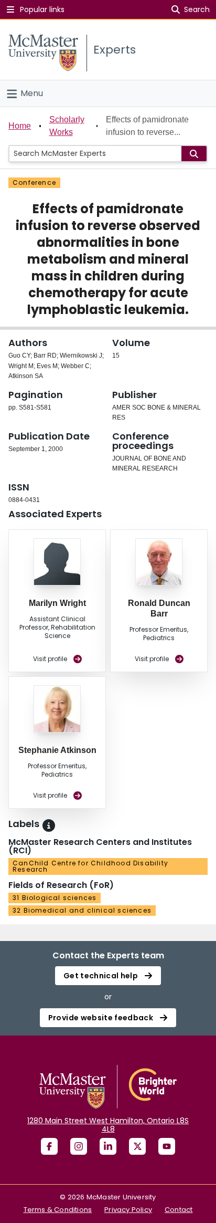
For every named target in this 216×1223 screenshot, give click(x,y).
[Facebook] (49, 1146)
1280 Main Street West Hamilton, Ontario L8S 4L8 (108, 1124)
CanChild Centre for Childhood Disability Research (90, 866)
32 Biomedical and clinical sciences (82, 910)
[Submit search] (194, 153)
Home (19, 125)
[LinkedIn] (108, 1146)
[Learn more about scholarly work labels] (48, 825)
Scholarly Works (66, 126)
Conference (34, 182)
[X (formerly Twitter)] (137, 1146)
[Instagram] (78, 1146)
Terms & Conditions (58, 1210)
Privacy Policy (128, 1210)
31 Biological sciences (54, 897)
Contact (178, 1210)
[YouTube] (166, 1146)
